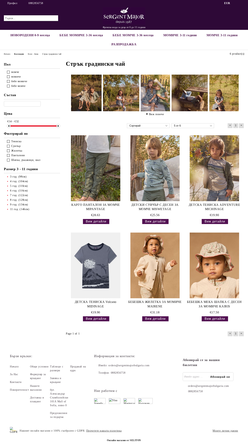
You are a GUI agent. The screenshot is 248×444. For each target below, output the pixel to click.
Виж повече (156, 114)
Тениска (16, 141)
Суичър (16, 146)
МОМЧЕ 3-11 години (222, 35)
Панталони (18, 155)
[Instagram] (242, 3)
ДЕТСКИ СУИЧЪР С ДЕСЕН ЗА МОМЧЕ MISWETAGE (154, 207)
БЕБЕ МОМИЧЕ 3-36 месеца (81, 35)
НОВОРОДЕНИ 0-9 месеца (30, 35)
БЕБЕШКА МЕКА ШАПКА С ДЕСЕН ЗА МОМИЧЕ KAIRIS (214, 304)
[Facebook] (236, 3)
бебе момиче (19, 81)
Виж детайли (96, 221)
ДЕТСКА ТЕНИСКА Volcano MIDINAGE (95, 304)
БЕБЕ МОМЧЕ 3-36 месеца (133, 35)
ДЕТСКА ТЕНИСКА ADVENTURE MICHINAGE (214, 207)
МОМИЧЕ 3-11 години (180, 35)
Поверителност (19, 389)
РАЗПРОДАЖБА (123, 44)
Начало (14, 366)
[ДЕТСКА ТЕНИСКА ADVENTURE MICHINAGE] (214, 168)
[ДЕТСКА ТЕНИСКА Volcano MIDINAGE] (95, 265)
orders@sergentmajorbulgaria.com (128, 365)
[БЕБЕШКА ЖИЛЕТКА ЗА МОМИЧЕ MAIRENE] (155, 265)
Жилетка (16, 150)
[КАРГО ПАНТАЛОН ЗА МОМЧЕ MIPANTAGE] (95, 168)
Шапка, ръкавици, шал (25, 160)
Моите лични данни (225, 430)
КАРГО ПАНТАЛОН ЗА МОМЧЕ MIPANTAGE (95, 207)
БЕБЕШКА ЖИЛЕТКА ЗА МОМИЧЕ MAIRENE (155, 304)
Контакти (16, 382)
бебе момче (18, 85)
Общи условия (39, 366)
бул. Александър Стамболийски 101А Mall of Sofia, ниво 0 (59, 397)
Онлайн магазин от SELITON (124, 440)
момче (15, 72)
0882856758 (35, 3)
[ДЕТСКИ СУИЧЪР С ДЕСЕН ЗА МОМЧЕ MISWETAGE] (155, 168)
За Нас (14, 374)
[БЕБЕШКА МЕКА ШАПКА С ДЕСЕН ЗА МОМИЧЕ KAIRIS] (214, 265)
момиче (16, 76)
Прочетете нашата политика (104, 430)
